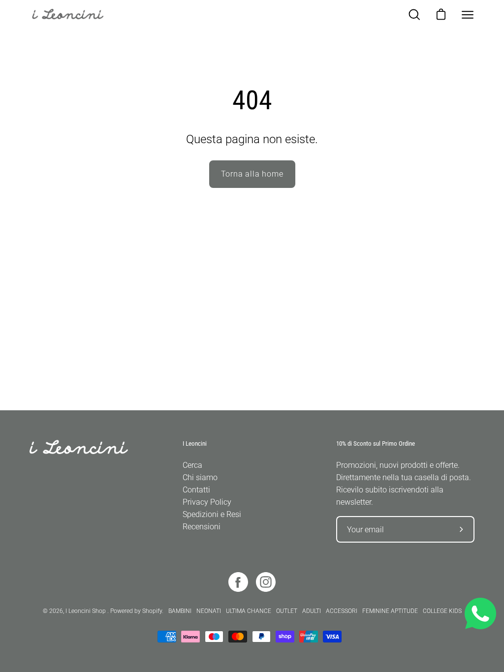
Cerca (192, 465)
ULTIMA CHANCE (248, 611)
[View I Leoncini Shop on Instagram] (266, 582)
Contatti (196, 489)
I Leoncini (195, 443)
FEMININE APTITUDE (390, 611)
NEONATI (208, 611)
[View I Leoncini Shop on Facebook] (238, 582)
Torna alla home (252, 174)
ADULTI (311, 611)
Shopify (152, 611)
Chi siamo (200, 477)
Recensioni (201, 526)
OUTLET (286, 611)
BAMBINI (179, 611)
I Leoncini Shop (86, 611)
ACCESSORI (341, 611)
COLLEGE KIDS (442, 611)
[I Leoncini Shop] (74, 14)
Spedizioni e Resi (212, 514)
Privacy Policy (207, 502)
